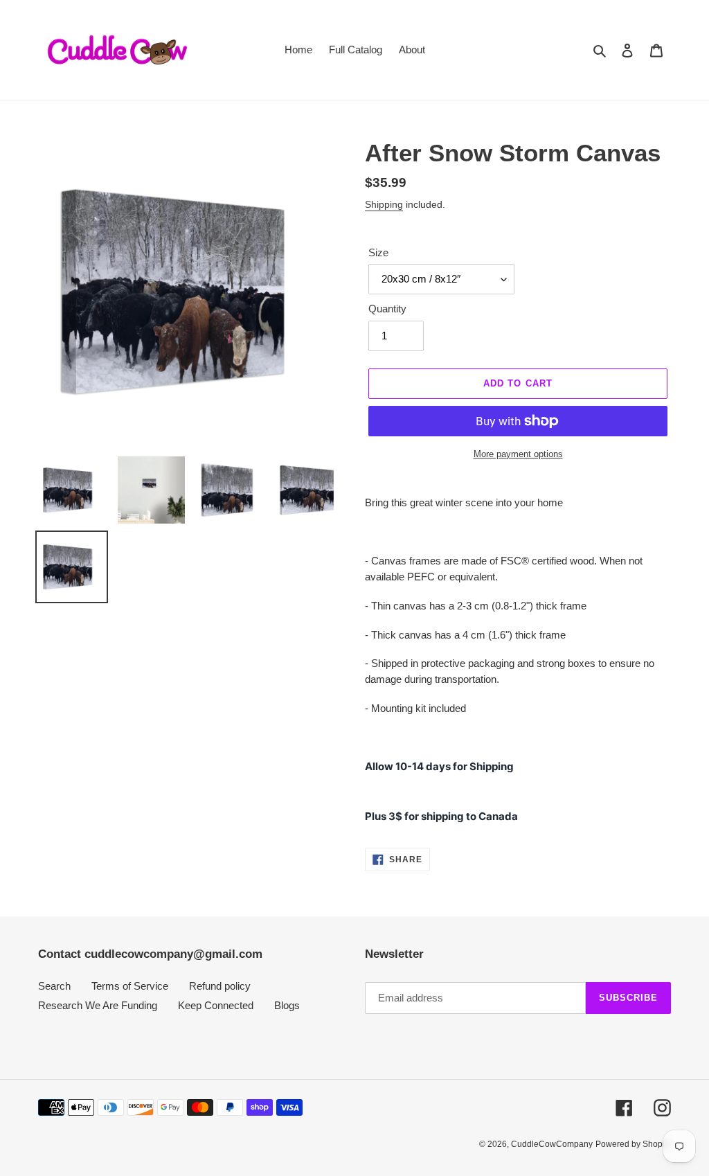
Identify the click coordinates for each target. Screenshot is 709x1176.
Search (54, 986)
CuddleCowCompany (552, 1144)
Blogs (287, 1005)
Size (378, 252)
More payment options (518, 454)
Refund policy (220, 986)
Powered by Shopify (633, 1144)
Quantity (387, 308)
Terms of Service (129, 986)
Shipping (384, 204)
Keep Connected (215, 1005)
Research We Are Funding (97, 1005)
